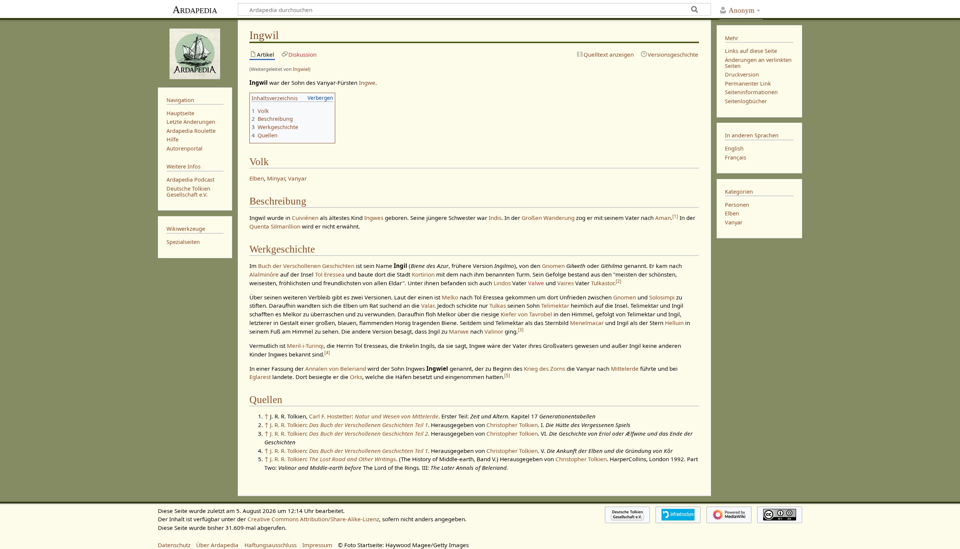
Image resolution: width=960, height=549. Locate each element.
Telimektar (555, 305)
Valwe (536, 283)
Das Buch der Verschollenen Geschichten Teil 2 (368, 433)
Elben (256, 178)
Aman (663, 217)
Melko (450, 297)
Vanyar (297, 178)
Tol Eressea (330, 274)
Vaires (565, 283)
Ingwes (373, 217)
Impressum (317, 545)
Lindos (502, 283)
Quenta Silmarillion (274, 226)
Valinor (493, 331)
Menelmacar (587, 322)
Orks (356, 377)
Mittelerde (625, 368)
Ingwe (367, 82)
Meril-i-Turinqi (305, 345)
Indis (495, 217)
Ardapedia (194, 9)
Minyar (276, 178)
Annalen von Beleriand (335, 368)
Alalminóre (264, 274)
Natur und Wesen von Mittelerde (396, 416)
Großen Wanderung (548, 217)
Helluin (674, 322)
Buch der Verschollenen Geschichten (306, 265)
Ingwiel (301, 69)
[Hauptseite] (195, 53)
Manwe (459, 331)
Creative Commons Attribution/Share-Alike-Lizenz (313, 519)
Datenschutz (174, 545)
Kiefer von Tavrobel (526, 314)
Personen (737, 204)
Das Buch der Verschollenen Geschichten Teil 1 (368, 425)
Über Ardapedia (217, 545)
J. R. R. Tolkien (288, 425)
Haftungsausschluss (270, 545)
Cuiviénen (305, 217)
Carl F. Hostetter (330, 416)
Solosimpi (662, 297)
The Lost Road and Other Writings (352, 459)
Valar (427, 305)
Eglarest (260, 377)
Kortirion (423, 274)
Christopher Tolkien (512, 425)
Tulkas (497, 305)
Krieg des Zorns (544, 368)
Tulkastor (602, 283)
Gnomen (553, 265)
